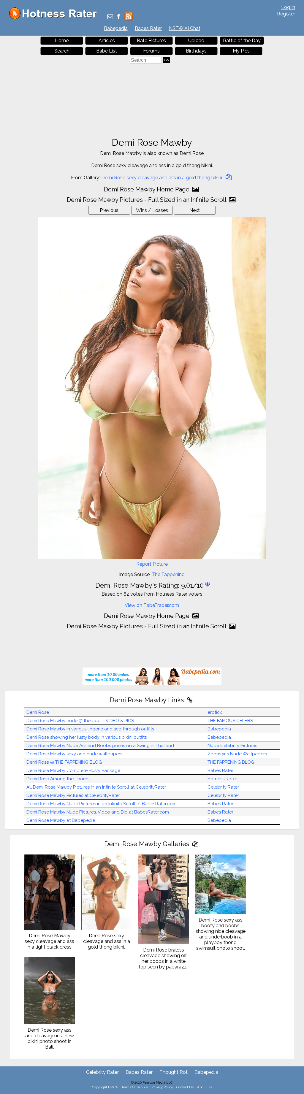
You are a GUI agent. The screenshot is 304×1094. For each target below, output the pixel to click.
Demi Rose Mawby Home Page (147, 189)
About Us (204, 1087)
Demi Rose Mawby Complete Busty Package (73, 770)
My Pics (241, 51)
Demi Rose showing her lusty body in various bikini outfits (86, 737)
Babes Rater (148, 28)
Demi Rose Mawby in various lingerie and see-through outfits (90, 729)
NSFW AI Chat (184, 28)
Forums (151, 51)
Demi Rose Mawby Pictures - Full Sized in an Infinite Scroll (147, 199)
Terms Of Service (134, 1087)
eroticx (215, 712)
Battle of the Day (242, 40)
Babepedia (116, 28)
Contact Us (185, 1087)
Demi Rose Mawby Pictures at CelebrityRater (73, 795)
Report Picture (152, 564)
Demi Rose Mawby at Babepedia (60, 820)
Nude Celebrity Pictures (232, 745)
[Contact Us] (110, 17)
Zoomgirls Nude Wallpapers (237, 754)
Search (61, 51)
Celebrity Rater (223, 787)
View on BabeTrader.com (152, 605)
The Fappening (168, 574)
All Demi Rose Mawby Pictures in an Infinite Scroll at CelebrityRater (96, 787)
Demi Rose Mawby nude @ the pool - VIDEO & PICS (80, 720)
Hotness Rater (222, 778)
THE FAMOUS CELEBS (230, 720)
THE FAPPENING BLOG (231, 762)
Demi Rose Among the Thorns (57, 778)
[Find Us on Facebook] (118, 17)
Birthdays (196, 51)
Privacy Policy (162, 1087)
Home (62, 40)
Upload (196, 40)
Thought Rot (173, 1072)
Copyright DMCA (105, 1087)
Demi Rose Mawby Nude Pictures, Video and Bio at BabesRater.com (97, 812)
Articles (107, 40)
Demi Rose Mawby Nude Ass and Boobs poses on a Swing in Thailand (100, 745)
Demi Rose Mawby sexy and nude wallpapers (74, 754)
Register (286, 14)
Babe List (106, 51)
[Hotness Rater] (55, 17)
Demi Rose (37, 712)
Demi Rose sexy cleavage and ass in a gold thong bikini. (162, 177)
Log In (288, 7)
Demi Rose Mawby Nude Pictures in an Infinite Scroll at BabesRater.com (101, 803)
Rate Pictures (151, 40)
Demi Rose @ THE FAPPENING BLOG (64, 762)
